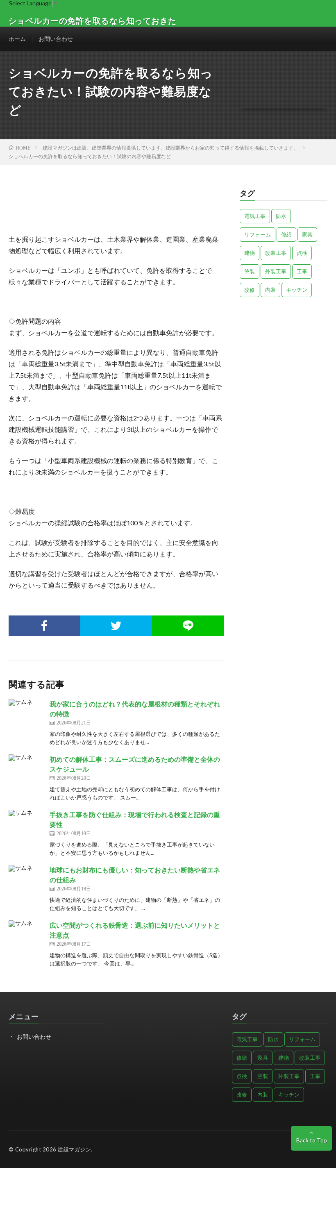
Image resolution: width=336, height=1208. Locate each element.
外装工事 (275, 271)
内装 (270, 289)
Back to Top (311, 1140)
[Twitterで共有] (116, 625)
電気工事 (255, 216)
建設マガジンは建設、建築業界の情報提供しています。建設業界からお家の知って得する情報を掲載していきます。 (170, 148)
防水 (281, 216)
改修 (249, 289)
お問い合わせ (56, 38)
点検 (302, 253)
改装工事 (275, 253)
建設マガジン (74, 1149)
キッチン (296, 289)
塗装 (249, 271)
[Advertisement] (283, 350)
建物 (249, 253)
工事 (302, 271)
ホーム (17, 38)
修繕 (286, 234)
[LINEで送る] (188, 625)
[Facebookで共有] (44, 625)
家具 (307, 234)
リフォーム (257, 234)
